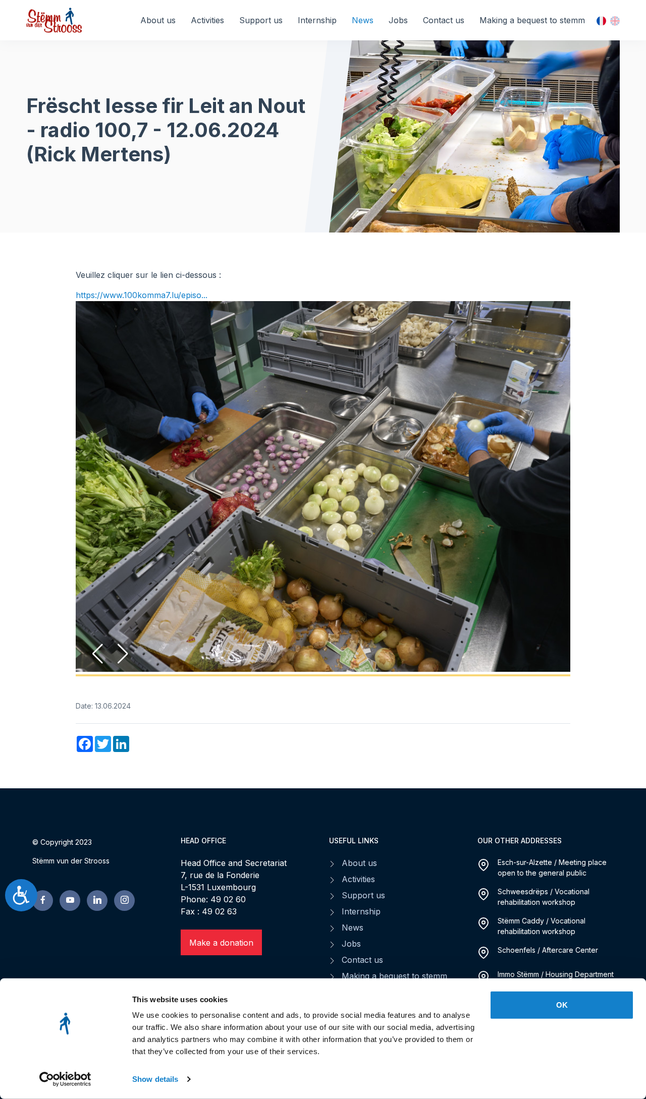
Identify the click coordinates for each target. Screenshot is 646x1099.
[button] (123, 629)
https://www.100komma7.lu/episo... (141, 295)
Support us (261, 20)
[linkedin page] (97, 876)
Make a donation (221, 918)
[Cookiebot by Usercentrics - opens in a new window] (65, 1079)
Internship (317, 20)
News (362, 20)
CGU (351, 968)
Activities (207, 20)
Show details (155, 1079)
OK (562, 1005)
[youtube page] (70, 876)
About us (158, 20)
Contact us (443, 20)
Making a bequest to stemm (532, 20)
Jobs (398, 20)
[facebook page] (42, 876)
